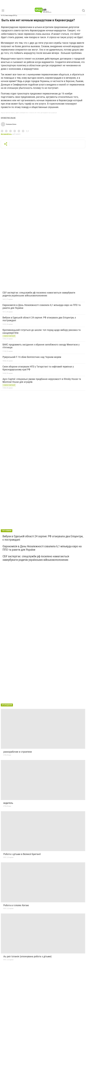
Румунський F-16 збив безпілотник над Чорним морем (32, 357)
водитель (8, 803)
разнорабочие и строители (17, 751)
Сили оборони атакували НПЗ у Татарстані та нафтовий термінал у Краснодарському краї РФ (38, 368)
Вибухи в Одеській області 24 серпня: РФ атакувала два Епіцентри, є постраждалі (39, 319)
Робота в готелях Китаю (16, 905)
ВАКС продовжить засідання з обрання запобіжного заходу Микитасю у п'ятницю (41, 346)
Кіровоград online (8, 118)
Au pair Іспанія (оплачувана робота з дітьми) (27, 956)
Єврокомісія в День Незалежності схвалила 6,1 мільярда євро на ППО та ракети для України (42, 306)
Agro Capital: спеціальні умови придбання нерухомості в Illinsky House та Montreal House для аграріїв (42, 380)
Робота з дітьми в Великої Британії (22, 854)
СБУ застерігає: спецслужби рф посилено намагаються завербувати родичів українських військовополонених (39, 294)
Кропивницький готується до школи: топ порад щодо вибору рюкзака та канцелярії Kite (42, 331)
